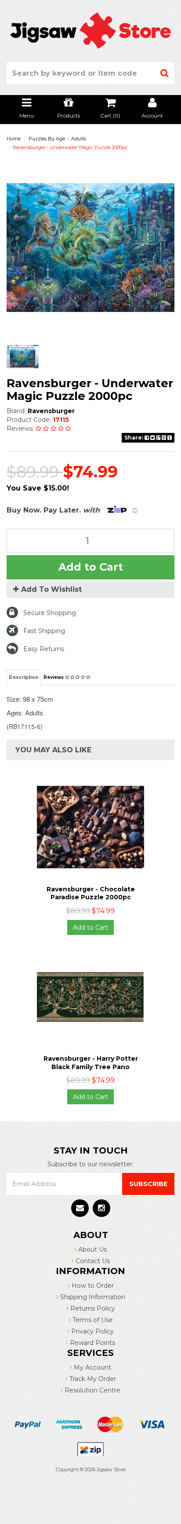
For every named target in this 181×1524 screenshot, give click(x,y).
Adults (78, 139)
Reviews (54, 677)
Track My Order (92, 1379)
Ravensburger (51, 411)
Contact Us (92, 1261)
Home (14, 139)
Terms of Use (92, 1320)
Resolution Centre (91, 1390)
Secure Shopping (49, 613)
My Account (91, 1367)
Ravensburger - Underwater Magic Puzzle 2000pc (70, 147)
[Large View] (23, 357)
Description (23, 677)
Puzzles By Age (47, 139)
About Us (91, 1249)
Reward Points (91, 1343)
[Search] (164, 73)
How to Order (92, 1286)
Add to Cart (90, 567)
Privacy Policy (91, 1331)
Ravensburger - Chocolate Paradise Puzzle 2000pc (91, 893)
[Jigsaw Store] (90, 30)
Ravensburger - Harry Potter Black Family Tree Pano (90, 1062)
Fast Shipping (44, 631)
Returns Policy (92, 1308)
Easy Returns (43, 649)
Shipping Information (91, 1297)
